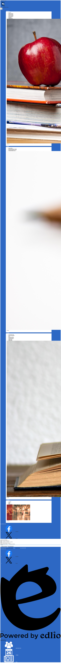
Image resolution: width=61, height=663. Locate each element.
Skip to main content (3, 0)
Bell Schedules (10, 16)
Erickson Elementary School (12, 149)
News (16, 661)
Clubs (9, 502)
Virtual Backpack (10, 338)
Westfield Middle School (11, 150)
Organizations (10, 504)
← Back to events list (4, 546)
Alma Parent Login (11, 334)
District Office (10, 148)
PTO (9, 336)
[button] (7, 146)
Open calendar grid (10, 546)
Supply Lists (10, 339)
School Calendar (10, 13)
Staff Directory (10, 18)
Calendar (1, 544)
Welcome (9, 12)
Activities (9, 501)
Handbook (9, 17)
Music (9, 503)
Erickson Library (10, 14)
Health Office (10, 340)
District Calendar (10, 15)
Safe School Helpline (11, 335)
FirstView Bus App (11, 337)
